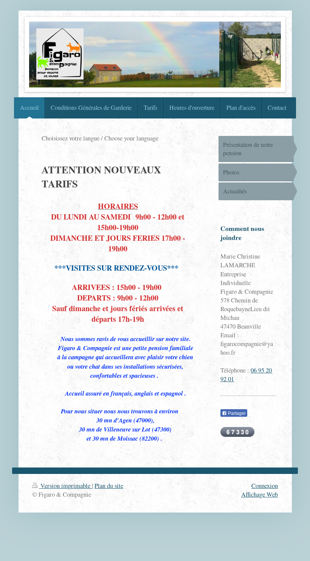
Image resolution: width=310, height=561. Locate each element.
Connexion (264, 486)
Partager (236, 413)
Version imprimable (65, 486)
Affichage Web (259, 494)
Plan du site (109, 486)
